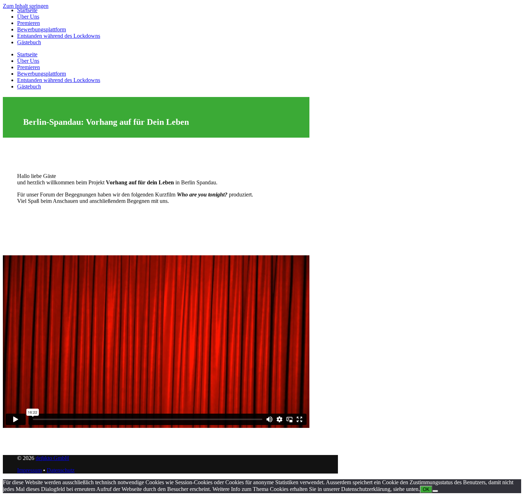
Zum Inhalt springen (25, 6)
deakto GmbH (52, 458)
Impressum (29, 470)
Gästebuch (29, 42)
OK (426, 489)
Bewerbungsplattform (41, 29)
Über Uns (28, 17)
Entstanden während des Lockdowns (58, 36)
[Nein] (435, 491)
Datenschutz (61, 470)
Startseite (27, 10)
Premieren (28, 23)
